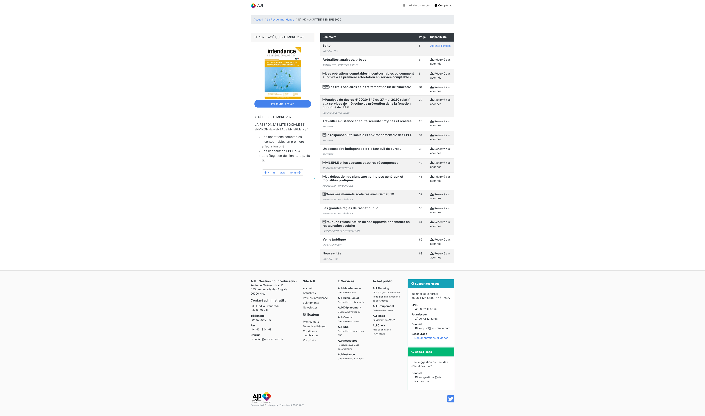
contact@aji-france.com (267, 339)
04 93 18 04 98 (262, 329)
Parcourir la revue (282, 104)
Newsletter (310, 307)
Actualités (309, 293)
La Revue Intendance (280, 19)
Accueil (258, 19)
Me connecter (421, 5)
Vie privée (309, 340)
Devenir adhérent (314, 326)
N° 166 (271, 172)
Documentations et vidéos (431, 338)
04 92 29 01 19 (261, 319)
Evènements (311, 302)
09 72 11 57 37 (428, 309)
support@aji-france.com (434, 328)
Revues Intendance (315, 298)
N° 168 (294, 172)
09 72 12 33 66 (428, 318)
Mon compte (311, 321)
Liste (282, 172)
